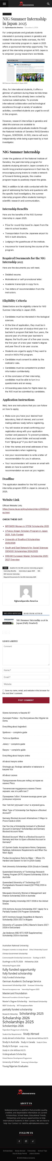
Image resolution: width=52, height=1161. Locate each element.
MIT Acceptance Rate (25, 1005)
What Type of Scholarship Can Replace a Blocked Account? (24, 811)
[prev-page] (4, 632)
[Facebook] (19, 1141)
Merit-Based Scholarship (38, 1001)
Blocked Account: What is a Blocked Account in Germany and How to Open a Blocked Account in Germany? (24, 839)
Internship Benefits (10, 571)
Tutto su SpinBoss (11, 738)
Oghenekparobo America (14, 27)
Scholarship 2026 (16, 1018)
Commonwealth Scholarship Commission (17, 958)
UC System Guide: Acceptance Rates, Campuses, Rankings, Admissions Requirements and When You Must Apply (25, 850)
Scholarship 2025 (31, 1013)
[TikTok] (32, 1141)
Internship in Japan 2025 (27, 571)
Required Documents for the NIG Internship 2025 (20, 577)
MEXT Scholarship (9, 1006)
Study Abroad (31, 1033)
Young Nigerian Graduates (15, 1066)
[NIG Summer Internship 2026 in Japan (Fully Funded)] (9, 621)
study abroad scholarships (14, 1038)
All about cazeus (10, 775)
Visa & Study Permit (19, 1153)
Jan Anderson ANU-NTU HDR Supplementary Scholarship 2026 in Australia (22, 934)
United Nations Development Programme (17, 1058)
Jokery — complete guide (14, 744)
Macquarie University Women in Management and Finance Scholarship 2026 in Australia (24, 894)
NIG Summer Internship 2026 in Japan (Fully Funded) (32, 621)
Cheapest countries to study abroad (15, 950)
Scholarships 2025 (18, 1022)
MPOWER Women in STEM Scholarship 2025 (27, 526)
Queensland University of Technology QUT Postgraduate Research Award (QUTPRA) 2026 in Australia (24, 885)
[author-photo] (26, 597)
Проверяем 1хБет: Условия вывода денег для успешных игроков (24, 797)
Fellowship (32, 1151)
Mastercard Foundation (15, 993)
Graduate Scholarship (35, 985)
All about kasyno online (13, 761)
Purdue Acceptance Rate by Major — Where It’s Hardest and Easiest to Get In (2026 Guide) (24, 859)
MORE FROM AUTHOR (33, 613)
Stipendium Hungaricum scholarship (15, 1030)
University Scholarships (29, 1062)
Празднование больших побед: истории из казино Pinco (23, 781)
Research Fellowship (10, 1014)
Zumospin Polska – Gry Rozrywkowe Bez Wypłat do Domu (25, 719)
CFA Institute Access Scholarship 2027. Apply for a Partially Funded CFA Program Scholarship (25, 910)
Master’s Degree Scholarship (15, 1001)
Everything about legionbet (15, 726)
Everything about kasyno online (16, 755)
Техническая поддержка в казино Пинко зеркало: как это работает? (22, 789)
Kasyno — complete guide (14, 750)
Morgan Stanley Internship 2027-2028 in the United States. (25, 902)
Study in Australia (11, 1042)
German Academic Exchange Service (22, 981)
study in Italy (23, 1046)
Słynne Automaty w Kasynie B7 (16, 713)
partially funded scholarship (17, 1009)
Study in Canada (28, 1042)
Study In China (42, 1042)
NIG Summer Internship (12, 574)
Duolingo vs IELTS (39, 958)
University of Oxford (11, 1062)
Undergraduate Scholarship (14, 1054)
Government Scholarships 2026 (14, 985)
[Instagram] (26, 1141)
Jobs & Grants (34, 1153)
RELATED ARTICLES (12, 613)
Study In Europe (10, 1046)
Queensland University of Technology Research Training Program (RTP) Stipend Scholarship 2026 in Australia (25, 874)
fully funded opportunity (19, 969)
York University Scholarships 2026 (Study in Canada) (25, 866)
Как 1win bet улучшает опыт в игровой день (24, 805)
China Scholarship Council (38, 950)
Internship (7, 14)
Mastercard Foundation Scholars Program (16, 997)
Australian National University (16, 945)
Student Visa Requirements (12, 1034)
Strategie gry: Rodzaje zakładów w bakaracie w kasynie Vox (23, 768)
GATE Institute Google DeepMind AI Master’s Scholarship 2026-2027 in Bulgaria (23, 918)
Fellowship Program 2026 (11, 966)
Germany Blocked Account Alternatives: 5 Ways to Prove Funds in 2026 (25, 819)
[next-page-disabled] (8, 632)
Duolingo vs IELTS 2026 (13, 961)
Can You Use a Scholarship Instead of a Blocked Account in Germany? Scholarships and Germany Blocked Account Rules (24, 829)
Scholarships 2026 (13, 1025)
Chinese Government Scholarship (15, 953)
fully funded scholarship (17, 973)
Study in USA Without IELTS (14, 1050)
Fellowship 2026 (31, 961)
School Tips (42, 1151)
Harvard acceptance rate (11, 989)
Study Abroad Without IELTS (37, 1038)
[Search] (48, 4)
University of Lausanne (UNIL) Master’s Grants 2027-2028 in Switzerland (26, 926)
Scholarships (8, 1151)
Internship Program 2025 (30, 989)
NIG (39, 571)
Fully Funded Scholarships (14, 977)
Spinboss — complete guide (15, 732)
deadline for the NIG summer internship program (26, 568)
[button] (4, 4)
